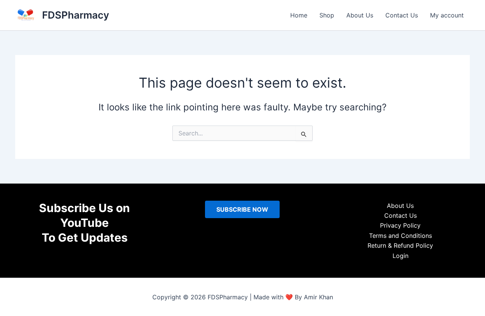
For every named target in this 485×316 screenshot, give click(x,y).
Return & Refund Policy (400, 245)
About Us (359, 15)
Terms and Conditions (400, 235)
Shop (326, 15)
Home (298, 15)
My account (447, 15)
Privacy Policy (400, 225)
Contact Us (401, 15)
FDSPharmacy (75, 15)
